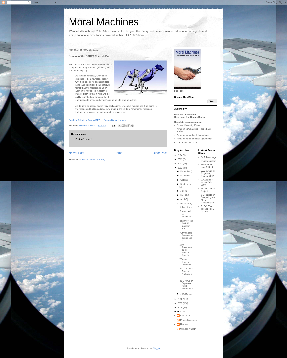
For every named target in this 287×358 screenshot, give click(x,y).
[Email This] (119, 125)
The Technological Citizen (207, 209)
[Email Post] (113, 125)
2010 (180, 299)
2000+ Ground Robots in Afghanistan (186, 272)
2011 (180, 168)
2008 (180, 307)
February (185, 203)
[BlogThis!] (123, 125)
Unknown (184, 324)
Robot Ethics (186, 207)
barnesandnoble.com (187, 142)
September (185, 184)
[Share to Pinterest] (132, 125)
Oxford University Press (188, 125)
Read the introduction (185, 114)
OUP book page (208, 157)
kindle (180, 131)
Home (118, 153)
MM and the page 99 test (207, 166)
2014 (180, 155)
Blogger (156, 348)
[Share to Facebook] (129, 125)
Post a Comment (83, 139)
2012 (180, 163)
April (182, 199)
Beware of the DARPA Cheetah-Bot (186, 225)
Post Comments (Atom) (93, 159)
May (182, 195)
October (184, 180)
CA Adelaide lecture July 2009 (207, 182)
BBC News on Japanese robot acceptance (186, 285)
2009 (180, 303)
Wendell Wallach (188, 329)
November (185, 175)
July (182, 191)
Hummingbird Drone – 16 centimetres (186, 237)
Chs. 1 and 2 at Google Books (189, 117)
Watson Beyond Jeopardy (185, 262)
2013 (180, 159)
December (185, 171)
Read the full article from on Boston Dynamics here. (97, 120)
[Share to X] (126, 125)
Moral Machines (104, 21)
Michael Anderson (188, 320)
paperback (206, 129)
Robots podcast (208, 161)
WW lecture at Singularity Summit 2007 (208, 173)
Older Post (160, 153)
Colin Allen (185, 315)
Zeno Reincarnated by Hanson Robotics (186, 249)
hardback (194, 129)
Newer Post (76, 153)
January (184, 294)
